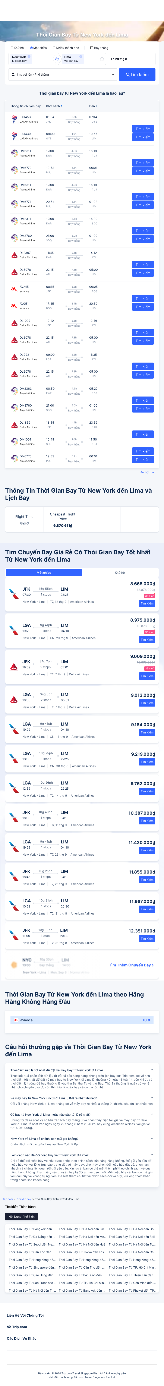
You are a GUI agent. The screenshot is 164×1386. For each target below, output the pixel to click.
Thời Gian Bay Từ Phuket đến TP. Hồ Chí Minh (133, 1290)
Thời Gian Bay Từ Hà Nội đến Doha (133, 1229)
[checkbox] (99, 47)
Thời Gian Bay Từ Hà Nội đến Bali (132, 1236)
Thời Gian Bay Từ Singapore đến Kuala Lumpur (33, 1267)
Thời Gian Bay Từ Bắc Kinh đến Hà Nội (83, 1275)
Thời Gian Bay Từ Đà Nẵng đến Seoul (33, 1236)
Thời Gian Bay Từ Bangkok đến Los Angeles (83, 1290)
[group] (32, 59)
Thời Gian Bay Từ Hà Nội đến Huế (82, 1244)
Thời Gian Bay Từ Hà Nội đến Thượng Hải (33, 1290)
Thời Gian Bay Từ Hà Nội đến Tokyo (133, 1244)
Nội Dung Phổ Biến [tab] (22, 1216)
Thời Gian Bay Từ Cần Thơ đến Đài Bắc (83, 1267)
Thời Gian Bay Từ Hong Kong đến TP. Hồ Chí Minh (33, 1260)
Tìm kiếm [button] (143, 137)
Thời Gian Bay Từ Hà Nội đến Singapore (83, 1229)
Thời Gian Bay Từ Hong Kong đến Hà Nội (133, 1260)
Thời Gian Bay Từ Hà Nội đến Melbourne (83, 1236)
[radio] (17, 47)
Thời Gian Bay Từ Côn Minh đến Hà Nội (133, 1283)
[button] (29, 56)
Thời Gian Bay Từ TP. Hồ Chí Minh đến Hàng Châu (83, 1283)
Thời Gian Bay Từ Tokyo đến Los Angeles (83, 1252)
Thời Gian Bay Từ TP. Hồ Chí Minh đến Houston (133, 1267)
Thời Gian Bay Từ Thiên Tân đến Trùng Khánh (133, 1275)
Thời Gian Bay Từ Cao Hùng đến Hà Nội (33, 1275)
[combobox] (35, 59)
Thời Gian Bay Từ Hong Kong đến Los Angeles (83, 1260)
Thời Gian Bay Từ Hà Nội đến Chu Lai (133, 1252)
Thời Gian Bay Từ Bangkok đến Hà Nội (33, 1229)
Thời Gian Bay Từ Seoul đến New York (33, 1244)
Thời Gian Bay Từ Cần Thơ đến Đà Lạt (33, 1252)
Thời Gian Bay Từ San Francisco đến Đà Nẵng (33, 1283)
